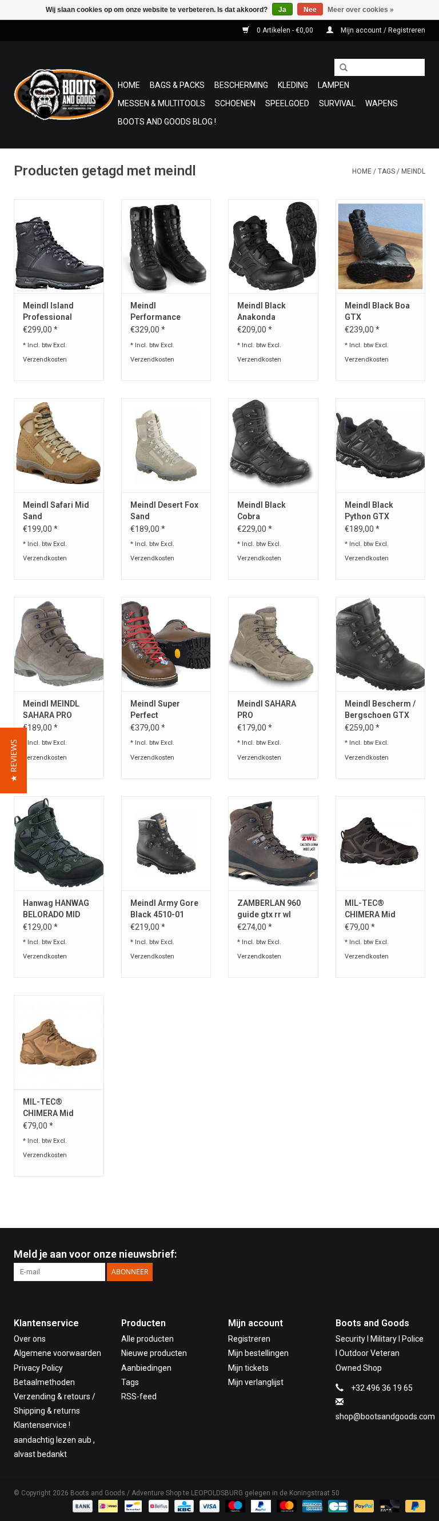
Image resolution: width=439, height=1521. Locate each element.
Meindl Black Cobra (261, 510)
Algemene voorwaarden (57, 1353)
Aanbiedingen (146, 1367)
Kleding (293, 85)
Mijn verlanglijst (256, 1382)
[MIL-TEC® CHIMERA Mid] (59, 1042)
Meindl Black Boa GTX (377, 311)
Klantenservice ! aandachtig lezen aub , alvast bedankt (54, 1439)
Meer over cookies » (361, 10)
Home (129, 85)
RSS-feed (139, 1396)
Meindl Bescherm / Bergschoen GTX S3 (380, 710)
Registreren (249, 1338)
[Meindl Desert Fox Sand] (166, 445)
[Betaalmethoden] (81, 1506)
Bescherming (241, 85)
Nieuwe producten (154, 1353)
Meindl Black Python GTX (369, 510)
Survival (337, 103)
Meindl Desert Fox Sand (164, 510)
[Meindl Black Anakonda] (273, 246)
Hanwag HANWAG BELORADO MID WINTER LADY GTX (58, 909)
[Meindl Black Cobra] (273, 445)
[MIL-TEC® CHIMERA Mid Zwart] (381, 843)
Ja (282, 10)
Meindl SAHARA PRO (266, 709)
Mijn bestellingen (258, 1353)
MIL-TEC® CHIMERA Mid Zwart (370, 909)
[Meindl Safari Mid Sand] (59, 445)
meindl (413, 171)
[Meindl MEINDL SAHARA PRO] (59, 644)
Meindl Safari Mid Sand (56, 510)
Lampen (333, 85)
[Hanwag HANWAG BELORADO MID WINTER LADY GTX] (59, 843)
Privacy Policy (38, 1367)
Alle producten (147, 1338)
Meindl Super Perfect (155, 709)
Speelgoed (287, 103)
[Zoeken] (339, 68)
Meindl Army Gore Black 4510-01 (164, 908)
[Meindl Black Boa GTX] (381, 246)
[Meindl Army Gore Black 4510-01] (166, 843)
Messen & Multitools (161, 103)
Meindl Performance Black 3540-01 (157, 312)
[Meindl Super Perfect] (166, 644)
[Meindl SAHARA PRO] (273, 644)
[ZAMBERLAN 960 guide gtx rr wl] (273, 843)
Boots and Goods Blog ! (167, 121)
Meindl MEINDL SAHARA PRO (51, 709)
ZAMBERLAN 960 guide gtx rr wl (269, 908)
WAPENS (381, 103)
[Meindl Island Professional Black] (59, 246)
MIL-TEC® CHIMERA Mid (48, 1107)
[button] (13, 760)
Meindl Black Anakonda (261, 311)
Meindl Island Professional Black (48, 312)
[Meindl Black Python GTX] (381, 445)
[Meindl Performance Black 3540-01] (166, 246)
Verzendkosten (45, 359)
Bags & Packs (177, 85)
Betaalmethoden (44, 1382)
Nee (310, 10)
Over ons (30, 1338)
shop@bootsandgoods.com (385, 1416)
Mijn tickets (248, 1367)
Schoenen (235, 103)
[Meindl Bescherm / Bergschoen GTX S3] (381, 644)
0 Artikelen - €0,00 (285, 30)
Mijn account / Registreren (382, 30)
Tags (386, 171)
